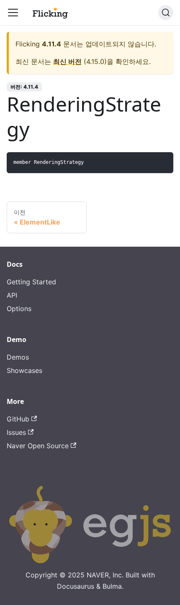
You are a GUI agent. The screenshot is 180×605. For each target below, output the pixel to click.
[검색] (165, 12)
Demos (18, 357)
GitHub (18, 419)
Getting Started (31, 282)
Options (19, 308)
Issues (16, 432)
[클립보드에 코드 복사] (163, 162)
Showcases (24, 370)
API (12, 295)
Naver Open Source (38, 446)
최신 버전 (67, 61)
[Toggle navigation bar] (13, 12)
